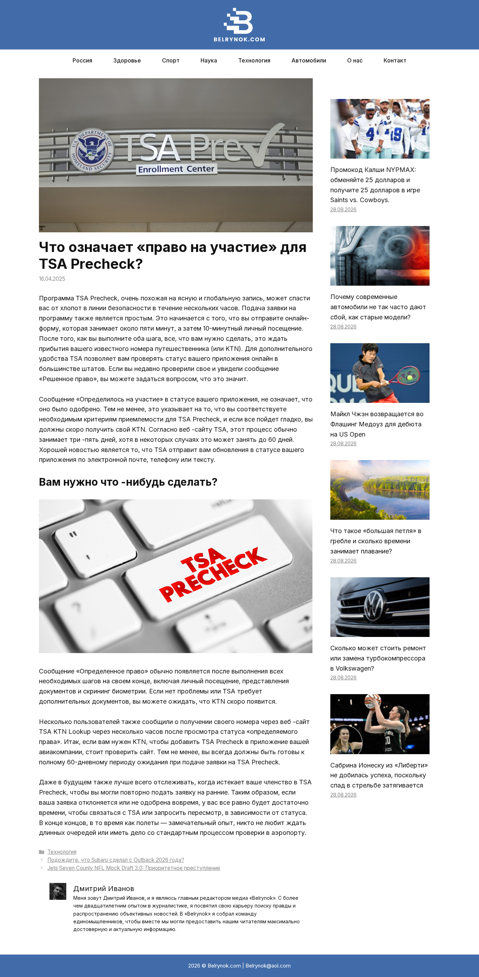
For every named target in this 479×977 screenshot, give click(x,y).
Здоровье (127, 60)
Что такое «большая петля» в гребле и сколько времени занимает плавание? (375, 541)
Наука (209, 60)
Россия (82, 60)
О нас (355, 60)
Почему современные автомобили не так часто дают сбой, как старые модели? (378, 307)
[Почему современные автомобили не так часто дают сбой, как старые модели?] (380, 280)
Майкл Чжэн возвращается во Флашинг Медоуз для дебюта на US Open (377, 424)
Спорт (171, 60)
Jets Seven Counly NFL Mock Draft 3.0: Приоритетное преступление (133, 868)
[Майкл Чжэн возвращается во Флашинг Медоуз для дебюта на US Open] (380, 397)
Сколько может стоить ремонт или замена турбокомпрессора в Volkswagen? (378, 658)
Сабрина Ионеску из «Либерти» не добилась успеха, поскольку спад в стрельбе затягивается (379, 775)
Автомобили (308, 60)
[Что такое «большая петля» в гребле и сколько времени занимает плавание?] (380, 514)
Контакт (395, 60)
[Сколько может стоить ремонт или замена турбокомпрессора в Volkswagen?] (380, 631)
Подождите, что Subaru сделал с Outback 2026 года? (115, 860)
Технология (254, 60)
